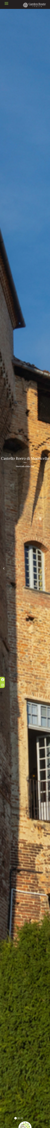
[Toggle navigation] (6, 3)
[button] (4, 568)
